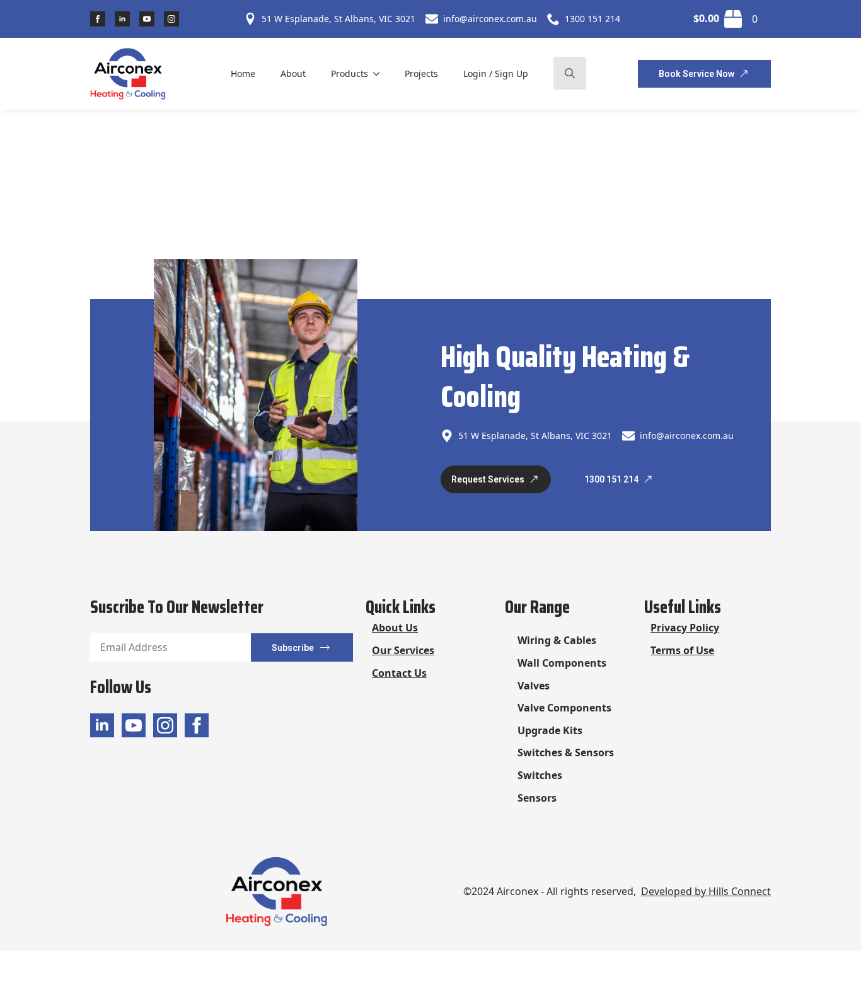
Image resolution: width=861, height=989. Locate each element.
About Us (395, 628)
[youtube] (146, 18)
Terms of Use (682, 650)
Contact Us (399, 673)
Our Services (403, 650)
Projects (421, 73)
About (293, 73)
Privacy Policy (684, 628)
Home (243, 73)
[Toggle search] (569, 73)
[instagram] (171, 18)
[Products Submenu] (380, 74)
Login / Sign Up (495, 73)
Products (349, 73)
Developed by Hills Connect (706, 891)
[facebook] (97, 18)
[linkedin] (122, 18)
